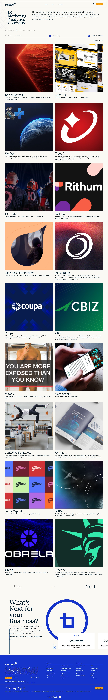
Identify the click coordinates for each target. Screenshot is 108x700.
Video (61, 675)
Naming (62, 666)
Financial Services (79, 673)
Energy (77, 671)
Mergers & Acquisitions (94, 668)
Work (46, 4)
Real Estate (92, 673)
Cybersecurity (78, 668)
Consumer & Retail (79, 666)
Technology (92, 677)
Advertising (48, 665)
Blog (53, 4)
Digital (48, 675)
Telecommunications (94, 678)
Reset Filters (98, 36)
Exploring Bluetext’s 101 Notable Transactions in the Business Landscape (17, 691)
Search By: (9, 31)
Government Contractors (80, 675)
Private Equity (93, 670)
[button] (54, 647)
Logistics (92, 665)
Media (92, 666)
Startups (92, 675)
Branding (48, 666)
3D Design (62, 678)
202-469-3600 (32, 682)
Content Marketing (50, 668)
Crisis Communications (50, 671)
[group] (76, 641)
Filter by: (8, 36)
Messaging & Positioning (64, 665)
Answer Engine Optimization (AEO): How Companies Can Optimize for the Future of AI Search (47, 691)
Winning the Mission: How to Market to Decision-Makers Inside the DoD (78, 691)
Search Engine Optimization (65, 671)
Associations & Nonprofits (80, 665)
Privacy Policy (20, 681)
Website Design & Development (66, 677)
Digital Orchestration (50, 677)
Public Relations (63, 670)
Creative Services (49, 670)
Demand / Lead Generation (51, 673)
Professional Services (94, 671)
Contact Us (99, 4)
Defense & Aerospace (79, 670)
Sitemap (24, 681)
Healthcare (78, 677)
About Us (61, 4)
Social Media (63, 673)
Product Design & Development (66, 668)
